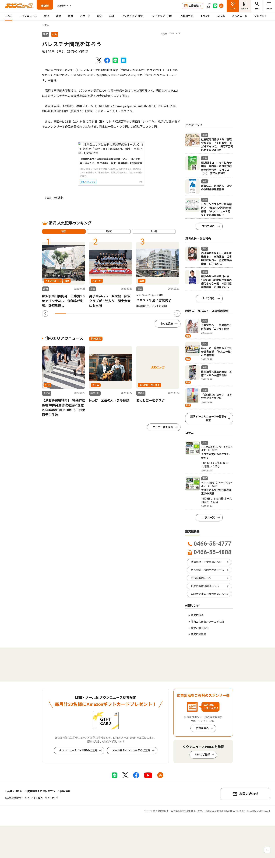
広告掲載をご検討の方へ (41, 791)
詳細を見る (202, 728)
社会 (58, 15)
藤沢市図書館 (198, 634)
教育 (70, 15)
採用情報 (65, 791)
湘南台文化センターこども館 (207, 621)
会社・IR (245, 8)
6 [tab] (118, 313)
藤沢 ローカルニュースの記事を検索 (208, 418)
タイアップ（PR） (162, 15)
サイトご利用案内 (34, 798)
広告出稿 (193, 5)
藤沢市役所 (197, 615)
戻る (46, 25)
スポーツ (85, 15)
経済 (111, 15)
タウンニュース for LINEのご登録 (78, 750)
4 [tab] (95, 313)
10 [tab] (164, 313)
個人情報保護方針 (14, 798)
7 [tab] (129, 313)
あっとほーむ (239, 15)
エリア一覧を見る (163, 427)
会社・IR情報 (14, 791)
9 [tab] (152, 313)
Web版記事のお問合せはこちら (209, 593)
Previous (45, 313)
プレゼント (260, 15)
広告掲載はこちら (201, 577)
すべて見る (208, 226)
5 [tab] (106, 313)
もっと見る (166, 323)
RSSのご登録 (202, 754)
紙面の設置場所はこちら (205, 585)
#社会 (48, 197)
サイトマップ (51, 798)
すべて (8, 15)
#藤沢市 (58, 197)
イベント (205, 15)
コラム (221, 15)
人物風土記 (186, 15)
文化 (46, 15)
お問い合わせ (248, 794)
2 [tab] (72, 313)
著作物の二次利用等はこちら (207, 570)
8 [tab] (141, 313)
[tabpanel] (63, 275)
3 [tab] (83, 313)
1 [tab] (60, 313)
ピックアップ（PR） (133, 15)
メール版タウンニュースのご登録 (131, 750)
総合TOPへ (62, 5)
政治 (99, 15)
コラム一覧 (208, 517)
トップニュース (28, 15)
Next (177, 313)
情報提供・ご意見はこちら (206, 562)
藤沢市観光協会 (200, 628)
